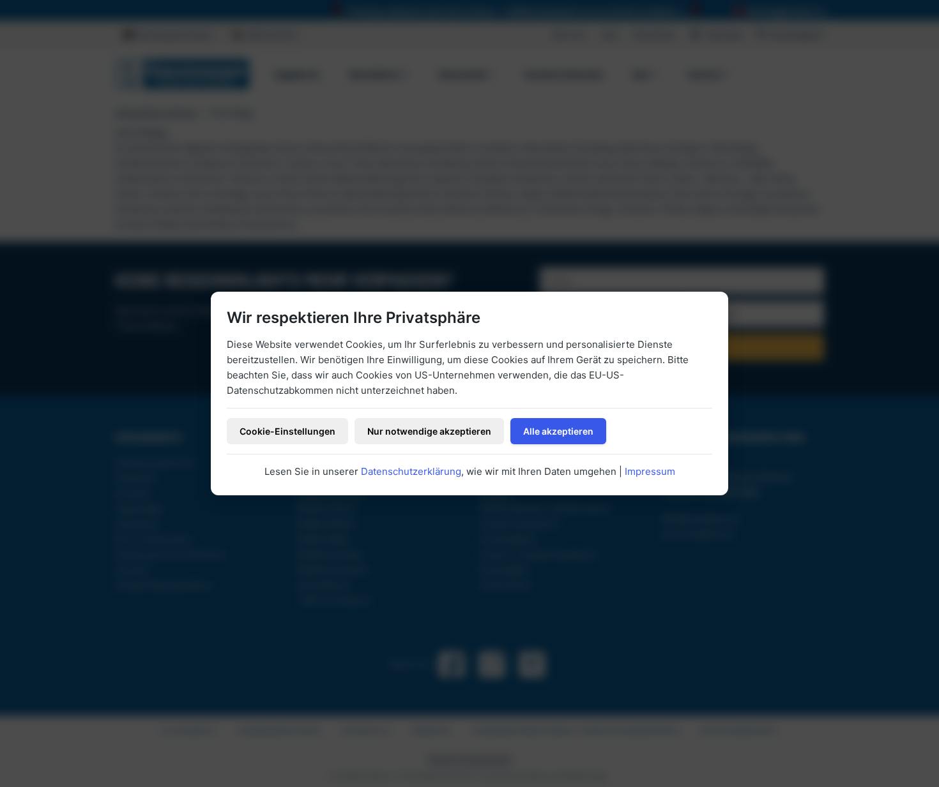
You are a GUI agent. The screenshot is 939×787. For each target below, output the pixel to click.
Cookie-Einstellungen (287, 431)
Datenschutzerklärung (411, 471)
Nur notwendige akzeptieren (429, 431)
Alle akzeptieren (558, 431)
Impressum (650, 471)
